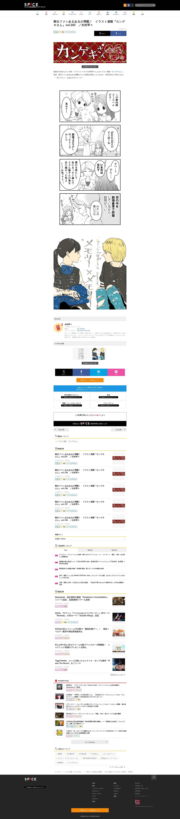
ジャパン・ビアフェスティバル (68, 758)
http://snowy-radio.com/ (83, 330)
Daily (65, 550)
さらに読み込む (90, 742)
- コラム (115, 793)
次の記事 (119, 430)
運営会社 (137, 783)
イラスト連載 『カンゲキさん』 (68, 441)
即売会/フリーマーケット (109, 758)
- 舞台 (93, 786)
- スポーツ (94, 799)
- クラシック (95, 791)
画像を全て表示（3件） (91, 67)
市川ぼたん (95, 754)
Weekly (90, 550)
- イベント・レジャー (98, 788)
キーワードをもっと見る (116, 767)
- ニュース (116, 786)
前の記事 (61, 430)
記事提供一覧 (139, 786)
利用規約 (137, 793)
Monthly (114, 550)
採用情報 (137, 791)
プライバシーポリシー (141, 796)
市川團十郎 (70, 754)
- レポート (116, 791)
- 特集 (114, 796)
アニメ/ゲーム (73, 762)
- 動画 (114, 783)
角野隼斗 (61, 762)
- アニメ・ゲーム (96, 793)
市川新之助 (83, 754)
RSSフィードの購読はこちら (90, 380)
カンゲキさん (117, 71)
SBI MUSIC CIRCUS (89, 758)
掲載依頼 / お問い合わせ (142, 788)
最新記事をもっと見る (117, 675)
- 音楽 (93, 783)
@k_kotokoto (81, 328)
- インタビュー (117, 788)
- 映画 (93, 801)
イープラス (57, 772)
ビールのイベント (109, 754)
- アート (94, 796)
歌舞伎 (60, 754)
